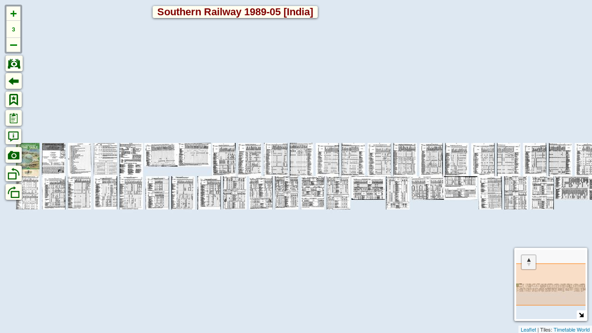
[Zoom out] (13, 45)
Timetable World (572, 329)
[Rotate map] (529, 262)
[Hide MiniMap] (581, 314)
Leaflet (528, 329)
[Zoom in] (13, 13)
